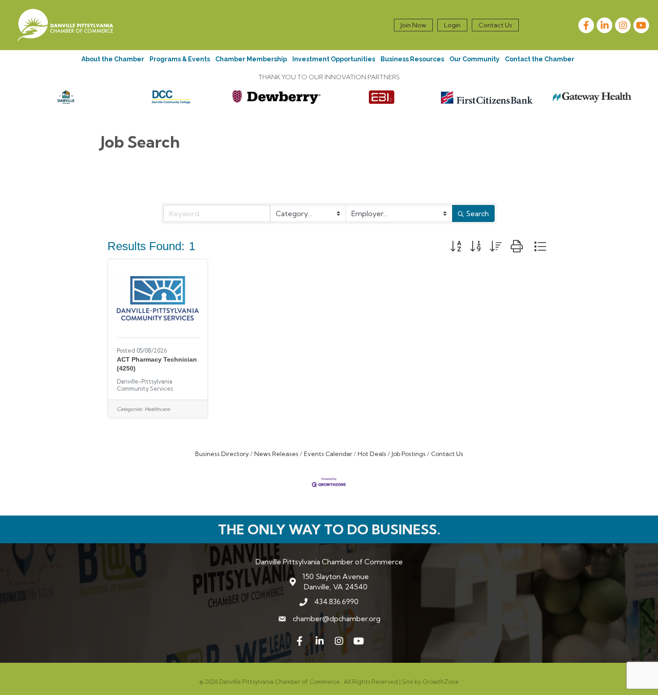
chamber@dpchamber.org (336, 618)
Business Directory (222, 453)
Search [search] (477, 213)
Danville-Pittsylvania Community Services (145, 385)
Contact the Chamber (539, 59)
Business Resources (412, 59)
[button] (456, 246)
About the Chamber (112, 59)
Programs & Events (180, 59)
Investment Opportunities (333, 59)
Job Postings (409, 453)
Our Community (474, 59)
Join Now (413, 25)
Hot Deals (372, 453)
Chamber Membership (251, 59)
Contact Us (495, 25)
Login (452, 25)
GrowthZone (441, 681)
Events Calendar (328, 453)
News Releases (276, 453)
